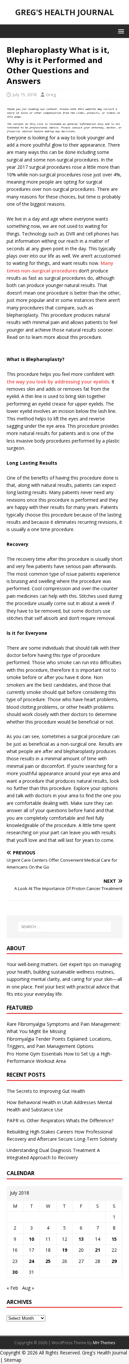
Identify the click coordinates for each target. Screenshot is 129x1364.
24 (31, 1261)
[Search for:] (65, 926)
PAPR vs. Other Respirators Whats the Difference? (60, 1120)
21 (97, 1250)
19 (64, 1250)
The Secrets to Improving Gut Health (46, 1091)
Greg (51, 94)
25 (48, 1261)
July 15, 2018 (24, 94)
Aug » (28, 1288)
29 (114, 1261)
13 (81, 1239)
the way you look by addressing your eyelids (58, 381)
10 (31, 1239)
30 (15, 1272)
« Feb (12, 1288)
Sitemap (13, 1360)
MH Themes (104, 1343)
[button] (119, 31)
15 (114, 1239)
